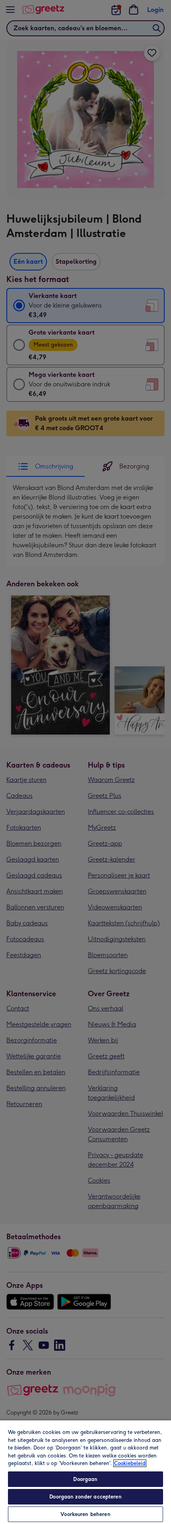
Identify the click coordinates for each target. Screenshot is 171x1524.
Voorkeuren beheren (85, 1514)
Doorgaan (85, 1479)
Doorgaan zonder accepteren (85, 1497)
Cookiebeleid (130, 1463)
